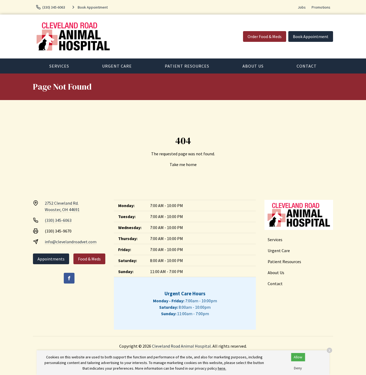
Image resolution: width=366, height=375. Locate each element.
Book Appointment (310, 36)
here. (222, 368)
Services (59, 66)
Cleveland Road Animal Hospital (181, 346)
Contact (307, 66)
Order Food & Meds (265, 36)
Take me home (183, 164)
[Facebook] (69, 278)
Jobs (302, 7)
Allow (298, 357)
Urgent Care (117, 66)
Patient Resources (187, 66)
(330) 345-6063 (58, 220)
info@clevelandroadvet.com (70, 241)
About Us (253, 66)
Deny (298, 368)
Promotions (321, 7)
